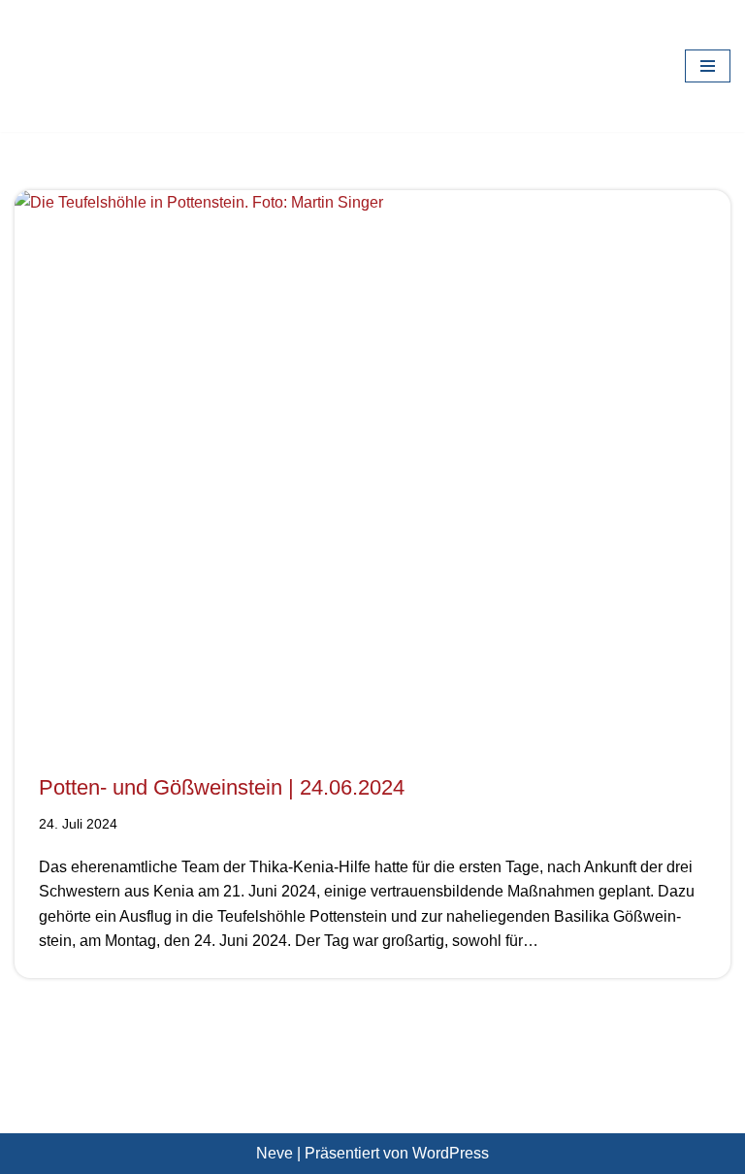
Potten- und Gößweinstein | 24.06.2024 (222, 787)
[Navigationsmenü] (707, 65)
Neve (274, 1153)
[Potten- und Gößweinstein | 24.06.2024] (372, 459)
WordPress (450, 1153)
